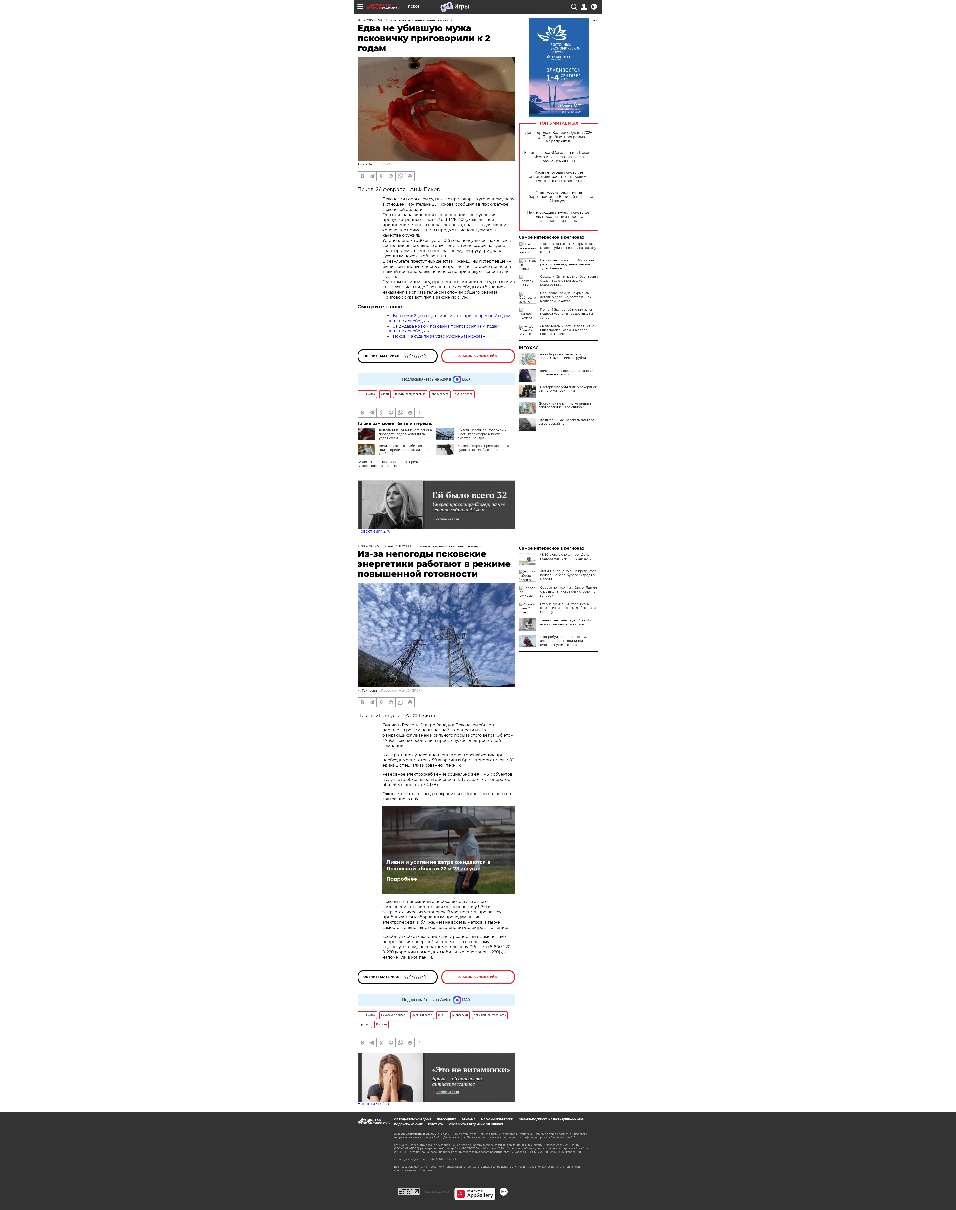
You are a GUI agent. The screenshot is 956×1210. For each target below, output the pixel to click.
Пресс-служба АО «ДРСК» (401, 690)
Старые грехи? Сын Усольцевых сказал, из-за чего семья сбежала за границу (568, 608)
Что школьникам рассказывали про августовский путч (567, 421)
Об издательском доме (412, 1119)
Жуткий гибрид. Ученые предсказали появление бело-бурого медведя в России (569, 575)
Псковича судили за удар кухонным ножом (437, 336)
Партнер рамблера (437, 1191)
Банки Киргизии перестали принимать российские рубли (562, 356)
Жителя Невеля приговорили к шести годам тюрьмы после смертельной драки (482, 434)
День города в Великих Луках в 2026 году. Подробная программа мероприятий (558, 137)
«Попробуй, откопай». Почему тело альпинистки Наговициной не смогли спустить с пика (567, 641)
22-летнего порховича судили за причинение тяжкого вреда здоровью (393, 464)
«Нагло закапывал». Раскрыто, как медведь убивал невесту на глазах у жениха (568, 248)
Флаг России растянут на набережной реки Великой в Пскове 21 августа (558, 196)
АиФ (387, 164)
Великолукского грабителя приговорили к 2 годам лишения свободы (404, 450)
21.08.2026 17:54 (369, 546)
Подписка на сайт (408, 1124)
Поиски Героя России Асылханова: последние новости (566, 372)
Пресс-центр (446, 1119)
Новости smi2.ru (374, 531)
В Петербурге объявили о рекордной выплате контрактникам (568, 388)
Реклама (469, 1119)
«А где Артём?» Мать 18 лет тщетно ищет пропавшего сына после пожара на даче (567, 330)
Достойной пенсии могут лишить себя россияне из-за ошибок (565, 405)
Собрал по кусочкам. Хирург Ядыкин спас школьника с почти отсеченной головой (569, 591)
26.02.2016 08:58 (370, 20)
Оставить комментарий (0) (478, 356)
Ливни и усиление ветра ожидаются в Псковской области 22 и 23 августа (438, 865)
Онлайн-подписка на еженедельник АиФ (551, 1119)
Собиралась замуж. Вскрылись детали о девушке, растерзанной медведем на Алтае (566, 297)
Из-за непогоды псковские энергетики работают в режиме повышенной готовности (559, 176)
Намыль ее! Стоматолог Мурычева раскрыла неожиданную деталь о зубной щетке (567, 264)
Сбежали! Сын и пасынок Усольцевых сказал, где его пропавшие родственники (569, 280)
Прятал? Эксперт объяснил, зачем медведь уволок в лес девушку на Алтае (566, 313)
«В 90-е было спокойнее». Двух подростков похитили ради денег (566, 556)
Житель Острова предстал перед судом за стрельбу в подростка (483, 448)
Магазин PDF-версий (497, 1119)
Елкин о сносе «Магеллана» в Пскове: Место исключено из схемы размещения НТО (558, 157)
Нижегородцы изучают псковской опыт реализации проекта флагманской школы (558, 216)
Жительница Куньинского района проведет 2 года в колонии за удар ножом (405, 434)
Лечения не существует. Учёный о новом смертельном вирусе (566, 622)
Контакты (435, 1124)
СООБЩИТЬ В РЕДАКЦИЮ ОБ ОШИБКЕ (476, 1124)
